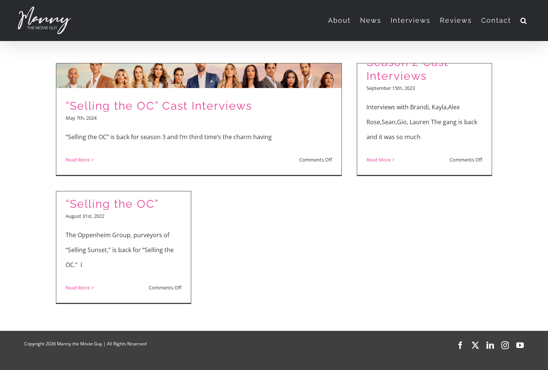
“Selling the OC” (112, 203)
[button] (523, 20)
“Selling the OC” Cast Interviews (159, 105)
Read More (78, 159)
